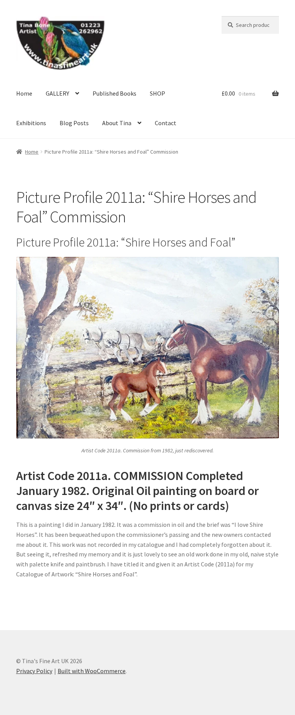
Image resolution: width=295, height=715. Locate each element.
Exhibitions (31, 123)
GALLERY (57, 93)
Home (24, 93)
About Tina (116, 123)
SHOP (157, 93)
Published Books (114, 93)
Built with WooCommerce (92, 671)
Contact (165, 123)
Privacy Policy (34, 671)
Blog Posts (74, 123)
